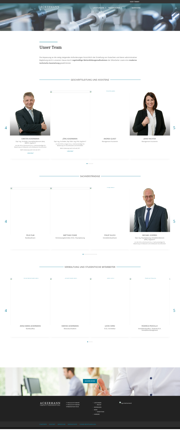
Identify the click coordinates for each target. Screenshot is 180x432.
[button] (6, 128)
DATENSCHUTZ (72, 424)
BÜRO (125, 8)
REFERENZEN (114, 8)
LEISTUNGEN (98, 8)
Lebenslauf (30, 153)
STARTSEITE (43, 424)
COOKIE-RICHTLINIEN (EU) (88, 424)
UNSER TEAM (100, 412)
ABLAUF (99, 404)
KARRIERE (136, 8)
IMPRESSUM (61, 424)
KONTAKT (52, 424)
